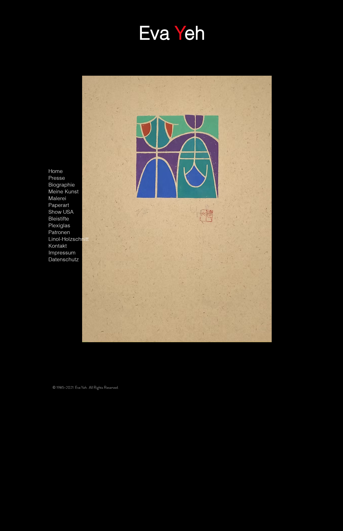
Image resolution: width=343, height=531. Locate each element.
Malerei (57, 198)
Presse (56, 177)
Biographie (61, 184)
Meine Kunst (63, 191)
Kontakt (57, 245)
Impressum (62, 252)
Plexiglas (59, 225)
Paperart (58, 205)
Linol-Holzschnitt (68, 239)
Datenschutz (63, 259)
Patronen (59, 232)
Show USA (61, 211)
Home (55, 171)
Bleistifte (58, 218)
